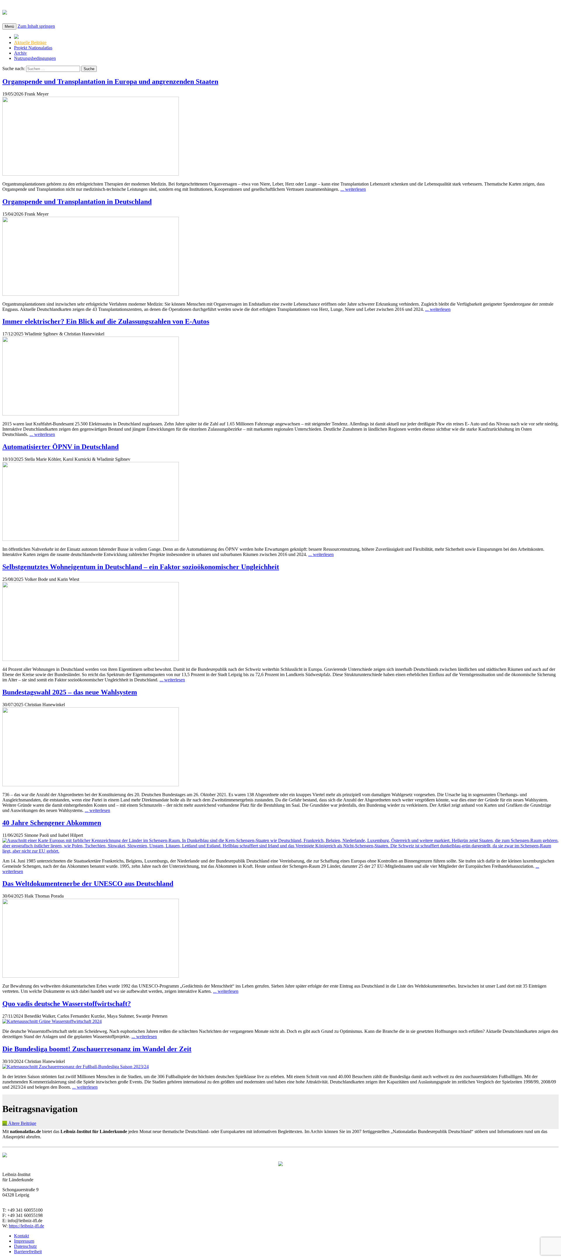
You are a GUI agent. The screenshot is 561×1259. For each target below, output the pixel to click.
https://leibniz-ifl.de (26, 1225)
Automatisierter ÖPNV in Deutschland (60, 447)
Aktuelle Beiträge (30, 42)
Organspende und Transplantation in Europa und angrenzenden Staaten (110, 81)
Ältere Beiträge (19, 1123)
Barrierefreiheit (28, 1251)
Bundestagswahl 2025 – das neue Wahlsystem (69, 692)
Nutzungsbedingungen (35, 58)
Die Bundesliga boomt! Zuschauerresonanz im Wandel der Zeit (96, 1049)
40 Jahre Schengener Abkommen (51, 823)
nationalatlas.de (41, 11)
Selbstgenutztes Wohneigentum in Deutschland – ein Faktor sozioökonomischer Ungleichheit (140, 567)
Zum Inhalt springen (36, 26)
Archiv (20, 53)
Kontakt (21, 1235)
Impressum (24, 1241)
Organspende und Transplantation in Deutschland (77, 201)
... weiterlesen (353, 189)
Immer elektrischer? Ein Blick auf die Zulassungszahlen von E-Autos (105, 321)
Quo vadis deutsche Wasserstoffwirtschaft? (66, 1003)
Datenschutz (25, 1246)
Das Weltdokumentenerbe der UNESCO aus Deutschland (87, 883)
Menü (9, 26)
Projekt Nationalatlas (33, 47)
